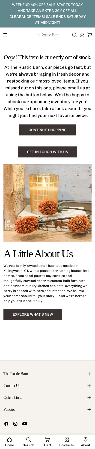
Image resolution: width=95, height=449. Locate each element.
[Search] (74, 34)
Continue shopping (47, 130)
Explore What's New (33, 314)
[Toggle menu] (5, 34)
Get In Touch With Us (47, 152)
